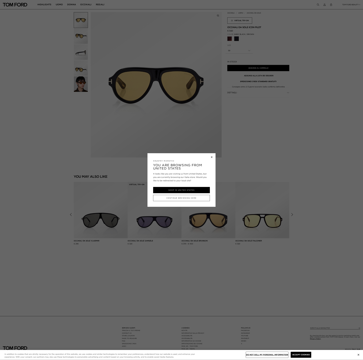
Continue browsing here (181, 198)
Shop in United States (181, 190)
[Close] (358, 355)
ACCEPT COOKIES (301, 355)
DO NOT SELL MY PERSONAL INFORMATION (267, 355)
